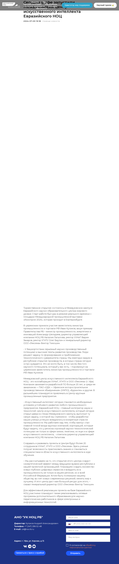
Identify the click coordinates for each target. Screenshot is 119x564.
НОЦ (44, 2)
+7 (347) (28, 526)
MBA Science (41, 8)
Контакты (52, 6)
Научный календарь (32, 4)
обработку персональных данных (82, 546)
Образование (51, 4)
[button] (30, 553)
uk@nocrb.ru (27, 529)
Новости (35, 2)
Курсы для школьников (34, 6)
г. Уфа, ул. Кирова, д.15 (29, 541)
